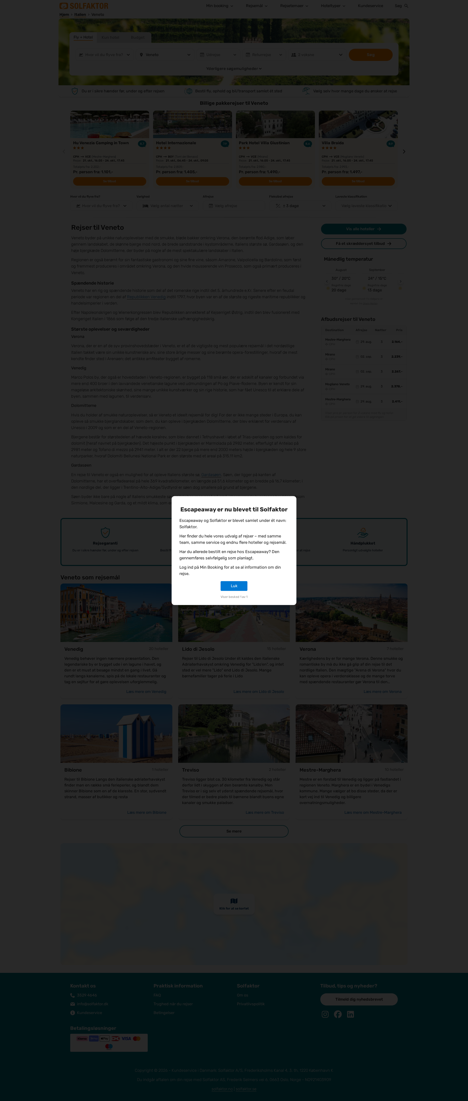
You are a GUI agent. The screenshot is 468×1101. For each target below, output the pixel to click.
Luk (234, 586)
